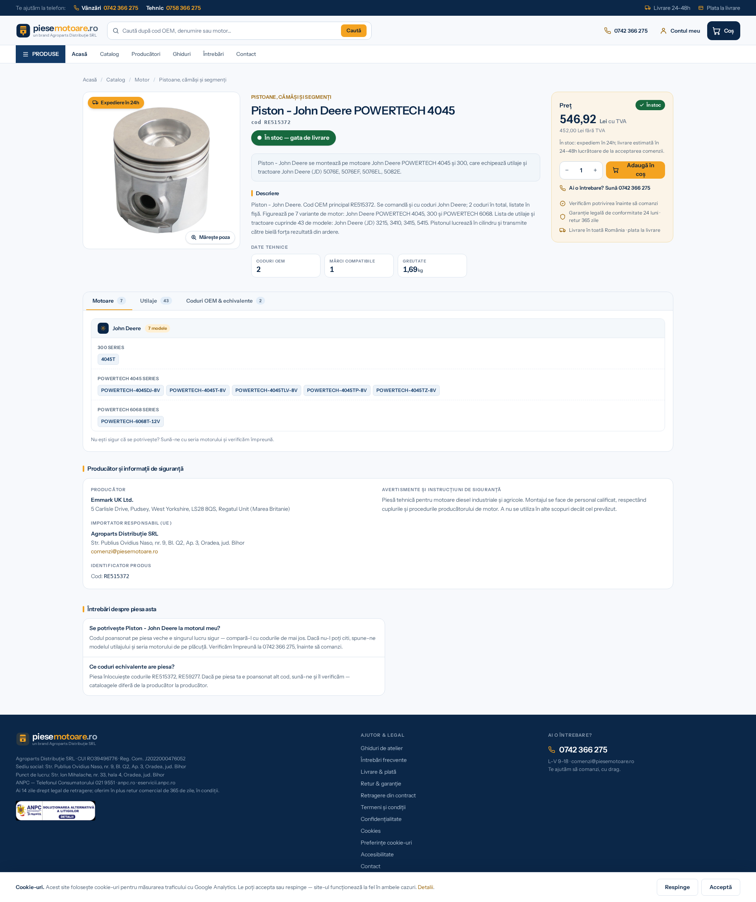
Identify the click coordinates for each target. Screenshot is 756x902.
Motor (142, 79)
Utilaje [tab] (154, 301)
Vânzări (110, 7)
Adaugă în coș (640, 169)
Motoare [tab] (108, 301)
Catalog (109, 54)
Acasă (79, 54)
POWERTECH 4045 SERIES (128, 378)
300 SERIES (111, 347)
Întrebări (213, 54)
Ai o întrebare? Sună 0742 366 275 (609, 188)
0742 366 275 (583, 749)
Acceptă (721, 887)
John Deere (127, 328)
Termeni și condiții (383, 807)
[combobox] (230, 31)
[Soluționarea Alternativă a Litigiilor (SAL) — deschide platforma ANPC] (55, 811)
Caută (353, 30)
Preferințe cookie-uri (386, 842)
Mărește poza (214, 237)
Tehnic (173, 7)
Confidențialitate (381, 819)
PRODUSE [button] (45, 53)
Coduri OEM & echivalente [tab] (224, 301)
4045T (108, 359)
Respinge (677, 887)
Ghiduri (182, 54)
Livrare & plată (378, 771)
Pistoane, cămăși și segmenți (192, 79)
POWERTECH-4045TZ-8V (406, 390)
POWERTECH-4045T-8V (198, 390)
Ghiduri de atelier (382, 748)
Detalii (425, 887)
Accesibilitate (377, 854)
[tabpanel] (378, 381)
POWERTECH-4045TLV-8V (266, 390)
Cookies (371, 830)
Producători (146, 54)
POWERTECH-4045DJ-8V (130, 390)
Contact (246, 54)
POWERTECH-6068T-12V (130, 421)
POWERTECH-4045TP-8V (337, 390)
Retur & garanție (381, 783)
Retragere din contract (388, 795)
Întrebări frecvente (384, 759)
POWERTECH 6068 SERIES (128, 409)
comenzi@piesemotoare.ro (124, 551)
